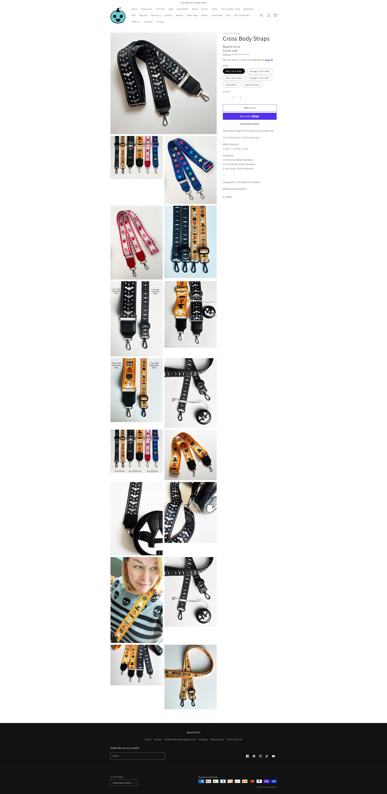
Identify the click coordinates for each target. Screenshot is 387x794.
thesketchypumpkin (269, 787)
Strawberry (231, 85)
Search (148, 739)
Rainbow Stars (252, 85)
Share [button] (229, 197)
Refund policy (217, 739)
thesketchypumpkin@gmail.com (180, 739)
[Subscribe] (161, 756)
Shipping (227, 54)
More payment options (250, 123)
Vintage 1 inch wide (259, 78)
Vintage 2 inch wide (259, 71)
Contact (158, 739)
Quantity (226, 91)
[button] (262, 15)
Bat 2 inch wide (234, 71)
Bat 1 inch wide (234, 78)
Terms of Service (234, 739)
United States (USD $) (122, 783)
